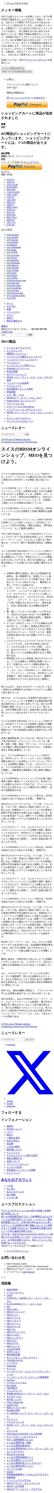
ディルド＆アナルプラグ (19, 348)
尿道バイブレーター (17, 1407)
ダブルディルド (14, 1396)
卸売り (10, 318)
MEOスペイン (13, 1323)
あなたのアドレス (15, 1192)
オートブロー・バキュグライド (22, 1357)
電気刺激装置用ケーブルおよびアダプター (28, 1474)
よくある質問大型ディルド (20, 1466)
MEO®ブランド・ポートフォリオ (23, 1483)
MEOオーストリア (16, 1312)
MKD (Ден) (12, 207)
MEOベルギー (13, 1335)
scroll (3, 1277)
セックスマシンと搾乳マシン (21, 365)
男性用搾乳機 (13, 1354)
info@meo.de (29, 1272)
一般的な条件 (13, 1138)
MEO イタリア (14, 1321)
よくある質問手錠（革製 (19, 1442)
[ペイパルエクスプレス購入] (27, 107)
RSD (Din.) (12, 217)
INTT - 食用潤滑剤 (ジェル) (20, 1440)
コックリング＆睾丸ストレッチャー (24, 357)
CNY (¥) (10, 197)
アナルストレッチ (15, 1422)
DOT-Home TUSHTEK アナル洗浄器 (24, 1434)
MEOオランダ (13, 1326)
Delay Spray (12, 1309)
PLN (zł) (10, 212)
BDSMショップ (14, 1129)
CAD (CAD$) (13, 192)
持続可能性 (12, 1289)
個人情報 (11, 1195)
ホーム (10, 303)
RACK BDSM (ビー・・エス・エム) (24, 1304)
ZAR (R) (11, 225)
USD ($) (10, 182)
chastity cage (12, 1405)
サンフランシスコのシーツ (20, 421)
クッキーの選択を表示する (13, 68)
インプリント (13, 1152)
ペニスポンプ (13, 362)
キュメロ (11, 1368)
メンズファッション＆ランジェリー (24, 409)
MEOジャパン (13, 1346)
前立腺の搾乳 (13, 1410)
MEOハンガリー (15, 1338)
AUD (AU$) (12, 184)
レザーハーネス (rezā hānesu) (20, 406)
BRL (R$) (11, 189)
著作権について (14, 1149)
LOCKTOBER (13, 1349)
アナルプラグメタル (17, 1383)
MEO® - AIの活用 (15, 1486)
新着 (9, 309)
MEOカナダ (12, 1343)
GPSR (9, 1295)
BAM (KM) (12, 187)
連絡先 (4, 326)
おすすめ (11, 306)
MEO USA (12, 1340)
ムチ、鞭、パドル (15, 395)
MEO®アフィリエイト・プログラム (24, 1489)
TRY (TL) (11, 222)
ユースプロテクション (18, 1251)
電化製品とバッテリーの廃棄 (21, 1170)
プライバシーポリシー (36, 60)
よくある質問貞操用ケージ (20, 1457)
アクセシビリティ (15, 1292)
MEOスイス (12, 1315)
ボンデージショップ (17, 374)
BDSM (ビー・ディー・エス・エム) (24, 398)
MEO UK (11, 1329)
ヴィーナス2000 (14, 1469)
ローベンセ (12, 1431)
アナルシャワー (14, 386)
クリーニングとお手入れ (19, 1480)
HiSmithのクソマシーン (18, 368)
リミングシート (14, 1390)
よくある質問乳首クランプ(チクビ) (24, 1463)
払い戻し (11, 1189)
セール (10, 315)
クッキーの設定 (14, 1167)
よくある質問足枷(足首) (18, 1445)
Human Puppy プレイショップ (21, 401)
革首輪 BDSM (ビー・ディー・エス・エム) (28, 1393)
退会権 (10, 1144)
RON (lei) (11, 215)
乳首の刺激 (12, 371)
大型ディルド (13, 1352)
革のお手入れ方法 (15, 1454)
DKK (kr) (11, 202)
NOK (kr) (11, 210)
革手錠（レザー (14, 1399)
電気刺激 (11, 392)
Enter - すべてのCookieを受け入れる (17, 72)
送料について (13, 1161)
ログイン (5, 171)
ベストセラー (13, 312)
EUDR (10, 1472)
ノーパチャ (12, 1363)
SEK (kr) (11, 220)
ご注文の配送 (13, 1146)
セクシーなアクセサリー (19, 418)
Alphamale (11, 1366)
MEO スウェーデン (16, 1332)
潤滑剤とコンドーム (17, 354)
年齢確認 (11, 1477)
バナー (10, 1132)
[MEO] (7, 332)
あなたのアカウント (16, 1179)
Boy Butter (11, 1385)
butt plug (10, 1380)
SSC (9, 1307)
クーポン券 (12, 1197)
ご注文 (10, 1186)
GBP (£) (10, 205)
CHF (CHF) (12, 194)
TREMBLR (12, 1388)
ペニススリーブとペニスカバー (22, 359)
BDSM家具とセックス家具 (20, 389)
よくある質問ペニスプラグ (20, 1460)
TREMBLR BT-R (15, 1360)
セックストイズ (14, 351)
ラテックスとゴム (15, 403)
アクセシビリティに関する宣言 (22, 1155)
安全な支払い (13, 1141)
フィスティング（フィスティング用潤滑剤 (28, 1377)
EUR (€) (10, 179)
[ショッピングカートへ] (1, 74)
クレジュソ (12, 1419)
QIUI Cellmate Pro (15, 1402)
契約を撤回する (14, 321)
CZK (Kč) (11, 199)
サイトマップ (13, 1173)
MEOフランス (13, 1318)
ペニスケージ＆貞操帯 (18, 383)
